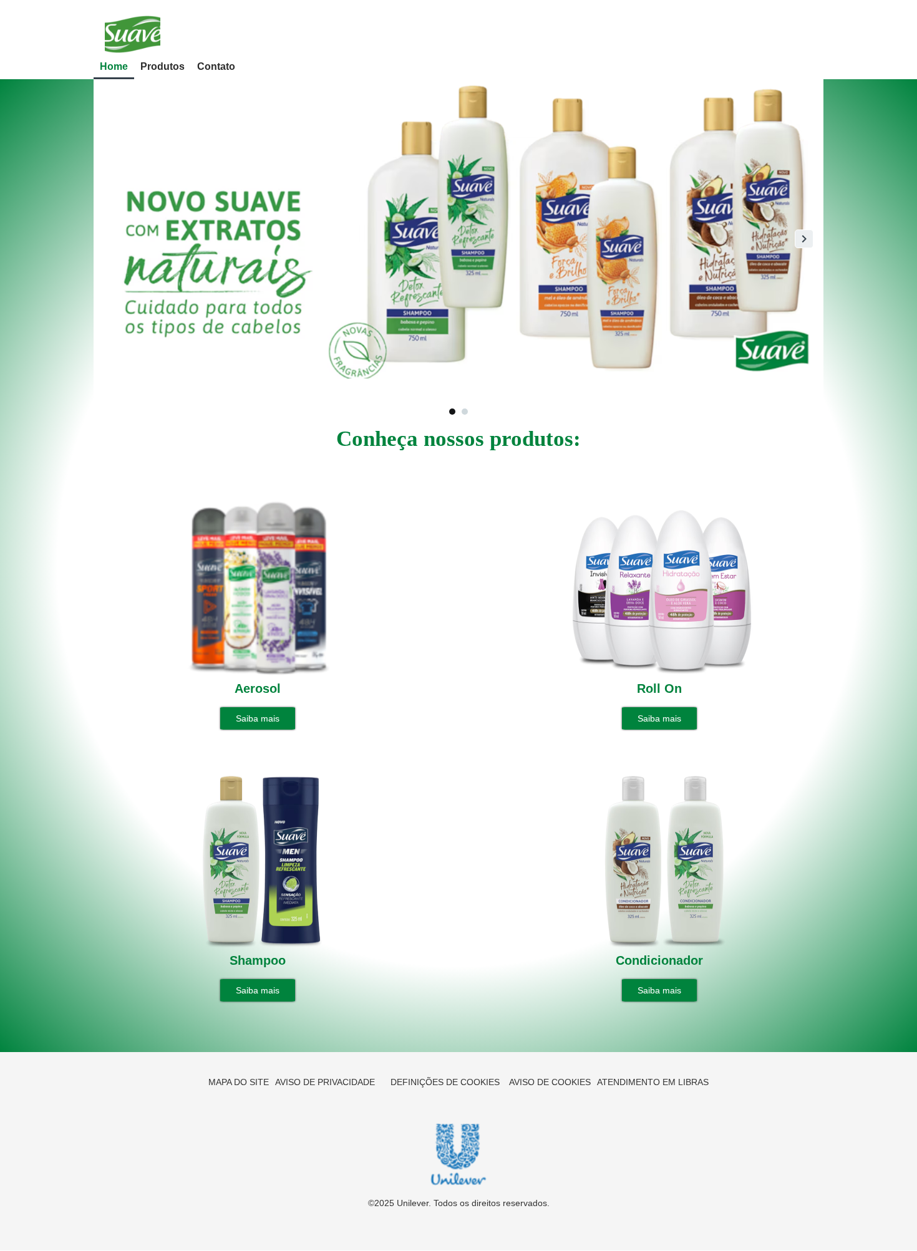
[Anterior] (113, 238)
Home (114, 66)
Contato (216, 66)
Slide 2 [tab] (465, 411)
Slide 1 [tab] (452, 411)
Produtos (162, 66)
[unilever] (458, 1153)
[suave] (132, 33)
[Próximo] (804, 238)
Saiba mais (257, 718)
